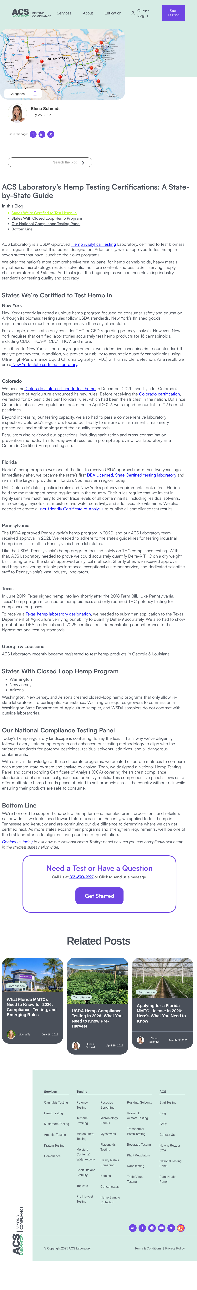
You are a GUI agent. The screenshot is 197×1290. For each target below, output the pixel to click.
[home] (31, 13)
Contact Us (167, 1134)
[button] (64, 13)
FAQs (163, 1124)
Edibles (105, 1175)
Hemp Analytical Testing (93, 244)
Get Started (99, 895)
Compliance (52, 1156)
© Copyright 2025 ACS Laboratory (67, 1248)
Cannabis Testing (56, 1102)
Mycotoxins (108, 1134)
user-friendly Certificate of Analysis (70, 508)
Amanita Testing (55, 1134)
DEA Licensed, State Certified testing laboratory (131, 474)
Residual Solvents (139, 1102)
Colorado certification (159, 393)
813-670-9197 (81, 876)
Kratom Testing (54, 1145)
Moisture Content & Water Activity (86, 1154)
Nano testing (135, 1166)
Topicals (82, 1186)
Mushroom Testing (56, 1124)
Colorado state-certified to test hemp (60, 388)
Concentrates (109, 1186)
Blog (162, 1113)
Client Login (143, 13)
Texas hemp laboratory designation (57, 613)
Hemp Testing (53, 1113)
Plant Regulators (138, 1155)
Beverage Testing (139, 1144)
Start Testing (173, 13)
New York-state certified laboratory (44, 364)
